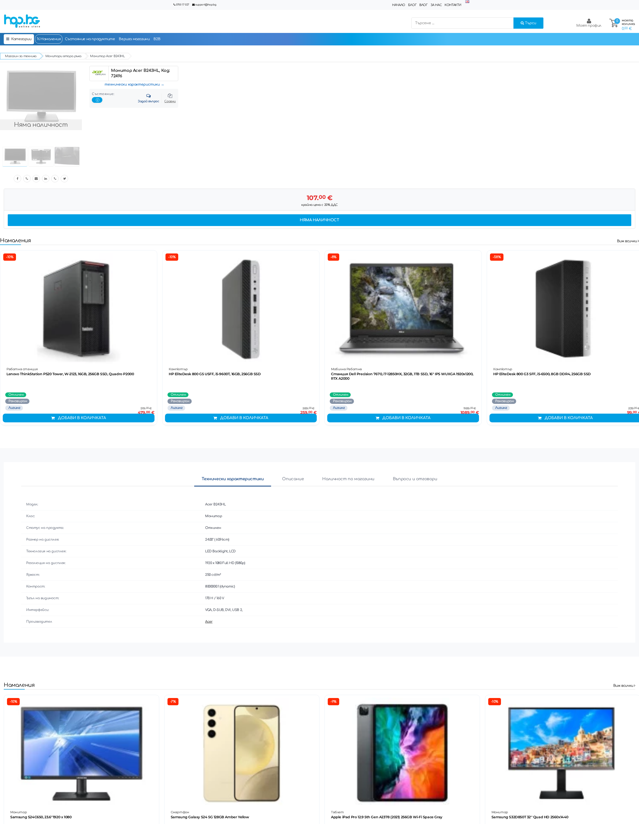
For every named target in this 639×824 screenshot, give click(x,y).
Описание (293, 479)
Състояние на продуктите (90, 39)
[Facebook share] (17, 178)
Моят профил (588, 25)
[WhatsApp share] (55, 178)
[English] (467, 2)
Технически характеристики (233, 479)
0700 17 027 (182, 4)
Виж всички (627, 241)
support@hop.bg (205, 4)
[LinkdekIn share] (45, 178)
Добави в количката (82, 418)
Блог (412, 5)
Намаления (50, 39)
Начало (398, 5)
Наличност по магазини (348, 479)
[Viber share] (27, 178)
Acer (208, 621)
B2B (157, 39)
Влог (423, 5)
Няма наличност (319, 220)
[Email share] (36, 178)
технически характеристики (132, 84)
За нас (436, 5)
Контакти (453, 5)
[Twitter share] (64, 178)
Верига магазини (134, 39)
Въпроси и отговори (415, 479)
